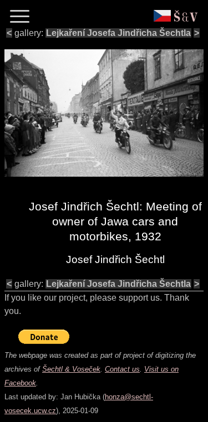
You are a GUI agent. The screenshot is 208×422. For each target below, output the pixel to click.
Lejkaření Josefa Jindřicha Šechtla (118, 33)
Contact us (122, 369)
